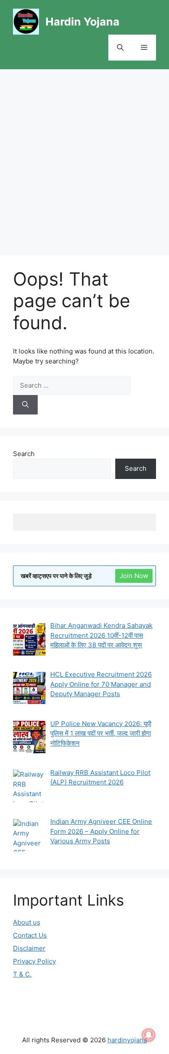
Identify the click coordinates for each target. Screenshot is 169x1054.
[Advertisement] (84, 158)
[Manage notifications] (149, 1035)
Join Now (134, 576)
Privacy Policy (34, 961)
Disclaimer (29, 948)
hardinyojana (127, 1040)
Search (24, 454)
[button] (120, 48)
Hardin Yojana (83, 21)
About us (26, 922)
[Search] (25, 405)
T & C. (22, 974)
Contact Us (30, 935)
